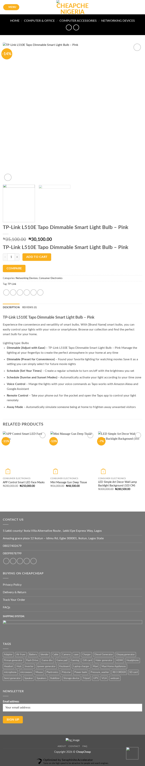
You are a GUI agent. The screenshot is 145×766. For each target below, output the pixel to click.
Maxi (95, 666)
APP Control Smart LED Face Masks (24, 482)
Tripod (86, 678)
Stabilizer (55, 678)
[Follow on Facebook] (6, 561)
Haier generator (104, 660)
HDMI (119, 660)
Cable (55, 654)
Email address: (11, 701)
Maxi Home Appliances (114, 666)
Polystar (66, 672)
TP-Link (12, 284)
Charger (86, 654)
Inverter (29, 666)
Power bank (80, 672)
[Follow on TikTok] (20, 561)
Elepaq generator (125, 654)
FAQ (85, 746)
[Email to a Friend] (27, 292)
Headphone (132, 660)
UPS (95, 678)
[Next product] (69, 27)
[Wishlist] (127, 7)
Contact (74, 746)
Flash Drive (32, 660)
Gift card (87, 660)
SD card (133, 672)
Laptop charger (81, 666)
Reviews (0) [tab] (29, 307)
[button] (11, 7)
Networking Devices (118, 20)
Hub (19, 666)
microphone (10, 672)
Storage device (71, 678)
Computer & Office (39, 20)
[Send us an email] (33, 561)
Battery (33, 654)
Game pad (61, 660)
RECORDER (119, 672)
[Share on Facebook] (13, 292)
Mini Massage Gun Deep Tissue (68, 482)
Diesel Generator (103, 654)
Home (14, 20)
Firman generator (13, 660)
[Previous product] (76, 27)
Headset (8, 666)
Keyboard (64, 666)
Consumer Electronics (50, 278)
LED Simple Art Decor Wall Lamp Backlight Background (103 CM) (117, 484)
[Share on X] (20, 292)
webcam (114, 678)
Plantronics (52, 672)
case (76, 654)
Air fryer (20, 654)
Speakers (41, 678)
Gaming (75, 660)
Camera (66, 654)
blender (45, 654)
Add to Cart (37, 257)
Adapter (8, 654)
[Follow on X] (27, 561)
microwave (26, 672)
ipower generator (46, 666)
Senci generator (12, 678)
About (62, 746)
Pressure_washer (100, 672)
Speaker (28, 678)
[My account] (134, 7)
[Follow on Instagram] (13, 561)
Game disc (47, 660)
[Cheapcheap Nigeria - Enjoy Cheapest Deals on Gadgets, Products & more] (72, 7)
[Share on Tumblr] (40, 292)
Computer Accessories (78, 20)
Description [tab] (11, 307)
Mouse (39, 672)
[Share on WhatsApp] (6, 292)
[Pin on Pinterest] (33, 292)
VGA (104, 678)
